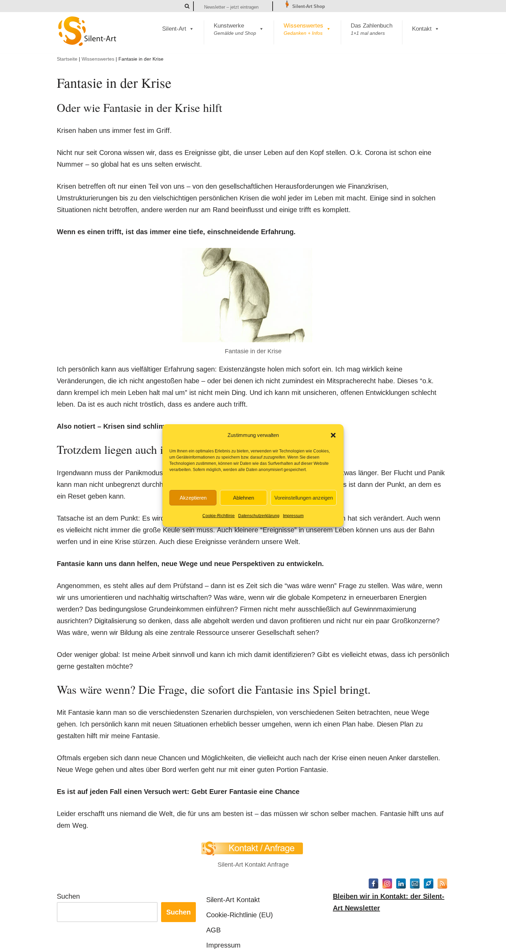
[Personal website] (428, 883)
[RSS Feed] (442, 883)
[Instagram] (387, 883)
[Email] (415, 883)
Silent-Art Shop (308, 6)
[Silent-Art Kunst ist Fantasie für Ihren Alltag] (87, 30)
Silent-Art (174, 28)
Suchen (68, 896)
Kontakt (422, 28)
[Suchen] (187, 6)
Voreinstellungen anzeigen (303, 498)
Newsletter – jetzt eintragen (231, 7)
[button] (333, 435)
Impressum (293, 515)
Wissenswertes (98, 59)
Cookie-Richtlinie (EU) (239, 915)
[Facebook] (373, 883)
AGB (213, 930)
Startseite (67, 59)
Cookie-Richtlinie (218, 515)
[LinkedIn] (401, 883)
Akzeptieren (193, 498)
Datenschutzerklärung (259, 515)
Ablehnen (243, 498)
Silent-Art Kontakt (233, 899)
